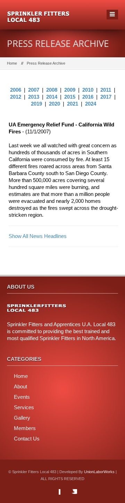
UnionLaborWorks (99, 472)
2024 (90, 104)
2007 (33, 90)
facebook (53, 496)
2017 (105, 97)
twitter (70, 496)
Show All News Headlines (38, 236)
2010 (87, 90)
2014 (51, 97)
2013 (33, 97)
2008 (51, 90)
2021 (72, 104)
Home (12, 63)
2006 (15, 90)
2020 (54, 104)
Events (22, 397)
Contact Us (27, 439)
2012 (15, 97)
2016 (87, 97)
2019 (36, 104)
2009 (69, 90)
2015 (69, 97)
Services (24, 407)
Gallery (22, 418)
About (20, 386)
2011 (105, 90)
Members (25, 428)
